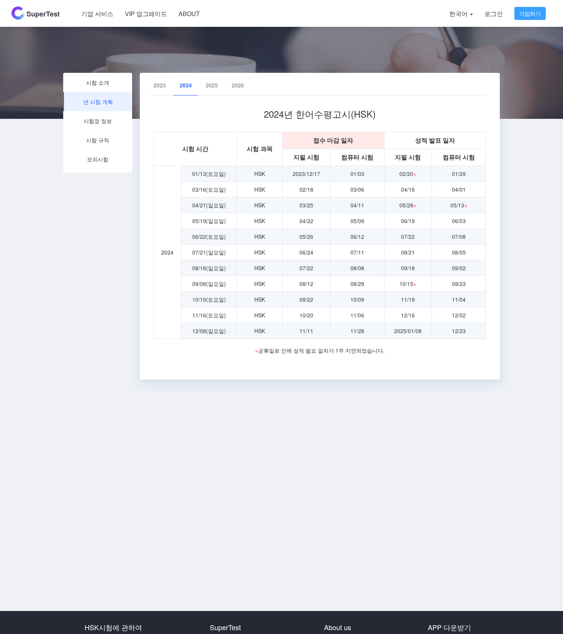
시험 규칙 (97, 140)
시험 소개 (97, 82)
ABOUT (189, 13)
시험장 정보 (97, 121)
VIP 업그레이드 (146, 13)
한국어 (459, 13)
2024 (186, 85)
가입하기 (530, 13)
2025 (212, 85)
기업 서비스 (97, 13)
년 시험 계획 (98, 101)
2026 (238, 85)
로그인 (493, 13)
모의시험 (97, 159)
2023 (160, 85)
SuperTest (42, 14)
